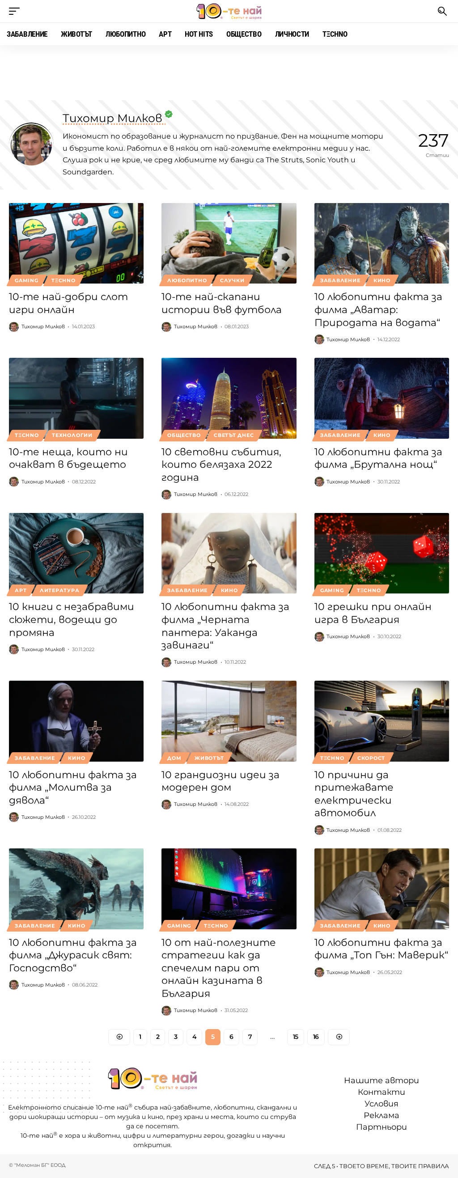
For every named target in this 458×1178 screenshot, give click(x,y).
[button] (16, 11)
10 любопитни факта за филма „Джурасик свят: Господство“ (73, 955)
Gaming (26, 280)
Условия (382, 1104)
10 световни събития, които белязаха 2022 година (221, 464)
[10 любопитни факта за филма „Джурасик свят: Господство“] (76, 888)
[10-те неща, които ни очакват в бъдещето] (76, 398)
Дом (174, 758)
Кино (381, 280)
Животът (209, 758)
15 (295, 1037)
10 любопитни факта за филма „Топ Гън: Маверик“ (381, 949)
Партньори (381, 1127)
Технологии (72, 435)
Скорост (371, 758)
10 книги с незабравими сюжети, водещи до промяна (71, 619)
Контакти (381, 1092)
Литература (60, 590)
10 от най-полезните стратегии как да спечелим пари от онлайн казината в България (218, 968)
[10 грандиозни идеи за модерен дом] (228, 721)
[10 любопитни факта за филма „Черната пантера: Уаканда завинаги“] (228, 553)
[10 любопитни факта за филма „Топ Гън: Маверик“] (381, 888)
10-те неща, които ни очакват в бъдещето (68, 458)
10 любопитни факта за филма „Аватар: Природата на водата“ (378, 309)
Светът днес (234, 435)
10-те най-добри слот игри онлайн (68, 303)
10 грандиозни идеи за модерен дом (220, 781)
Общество (183, 435)
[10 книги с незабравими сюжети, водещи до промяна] (76, 553)
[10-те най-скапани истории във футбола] (228, 243)
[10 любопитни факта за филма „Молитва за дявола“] (76, 721)
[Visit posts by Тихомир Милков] (14, 327)
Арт (20, 590)
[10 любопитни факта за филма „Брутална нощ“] (381, 398)
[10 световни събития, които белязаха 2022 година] (228, 398)
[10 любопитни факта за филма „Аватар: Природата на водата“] (381, 243)
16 (316, 1037)
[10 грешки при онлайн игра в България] (381, 553)
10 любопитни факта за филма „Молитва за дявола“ (73, 787)
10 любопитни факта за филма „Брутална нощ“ (378, 458)
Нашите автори (381, 1080)
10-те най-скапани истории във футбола (221, 303)
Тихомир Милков (43, 326)
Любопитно (187, 280)
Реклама (381, 1115)
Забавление (340, 280)
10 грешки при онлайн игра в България (373, 613)
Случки (232, 280)
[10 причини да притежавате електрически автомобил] (381, 721)
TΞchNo (63, 280)
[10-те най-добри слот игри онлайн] (76, 243)
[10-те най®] (228, 11)
